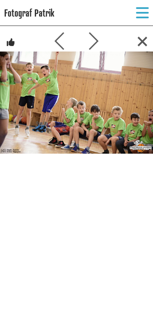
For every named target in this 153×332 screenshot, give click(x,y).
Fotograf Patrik (29, 13)
